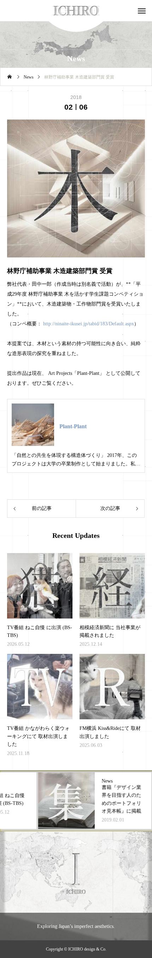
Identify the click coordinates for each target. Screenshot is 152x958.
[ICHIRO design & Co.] (76, 10)
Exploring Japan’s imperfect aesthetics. (76, 926)
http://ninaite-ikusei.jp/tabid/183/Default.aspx (88, 323)
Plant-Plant (73, 426)
